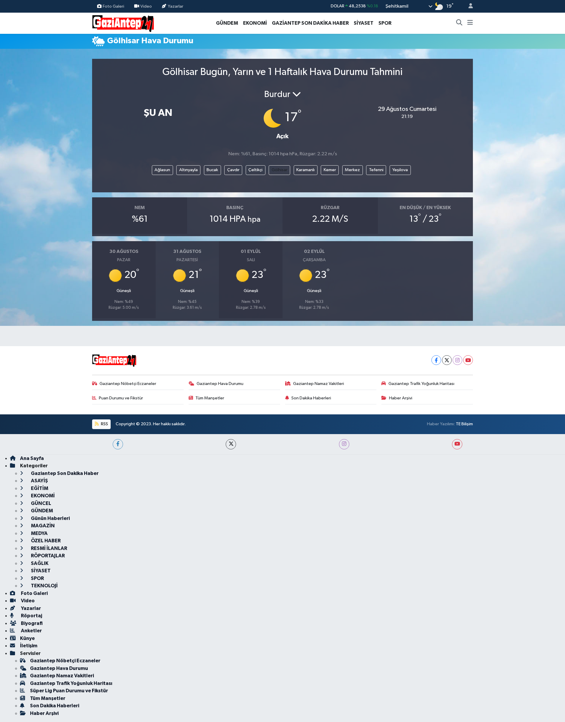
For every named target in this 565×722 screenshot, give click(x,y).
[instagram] (344, 444)
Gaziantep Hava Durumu (220, 383)
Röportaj (31, 615)
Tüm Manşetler (209, 398)
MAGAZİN (42, 525)
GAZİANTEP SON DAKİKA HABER (310, 23)
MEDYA (39, 533)
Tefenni (376, 170)
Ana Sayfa (32, 458)
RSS (104, 424)
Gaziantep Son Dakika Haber (64, 473)
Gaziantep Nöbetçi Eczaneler (127, 383)
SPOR (384, 23)
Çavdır (233, 170)
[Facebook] (436, 360)
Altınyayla (188, 170)
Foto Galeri (113, 6)
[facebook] (118, 444)
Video (146, 6)
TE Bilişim (464, 424)
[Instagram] (457, 360)
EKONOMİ (255, 23)
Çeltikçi (255, 170)
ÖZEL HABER (45, 540)
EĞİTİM (39, 488)
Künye (27, 638)
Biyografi (31, 623)
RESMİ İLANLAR (48, 548)
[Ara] (459, 23)
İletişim (28, 645)
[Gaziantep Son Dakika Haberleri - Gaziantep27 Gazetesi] (123, 23)
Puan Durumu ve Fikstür (121, 398)
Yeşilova (400, 170)
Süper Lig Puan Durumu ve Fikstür (69, 690)
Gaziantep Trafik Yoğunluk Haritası (421, 383)
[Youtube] (468, 360)
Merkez (352, 170)
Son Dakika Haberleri (311, 398)
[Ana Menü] (470, 23)
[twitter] (231, 444)
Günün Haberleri (50, 518)
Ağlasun (162, 170)
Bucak (212, 170)
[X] (447, 360)
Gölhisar (280, 170)
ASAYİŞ (39, 480)
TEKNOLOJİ (44, 585)
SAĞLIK (39, 563)
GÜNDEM (227, 23)
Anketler (31, 630)
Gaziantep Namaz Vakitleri (318, 383)
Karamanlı (305, 170)
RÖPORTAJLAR (47, 555)
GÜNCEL (40, 503)
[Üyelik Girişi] (468, 6)
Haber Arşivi (400, 398)
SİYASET (363, 23)
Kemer (330, 170)
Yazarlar (175, 6)
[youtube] (457, 444)
